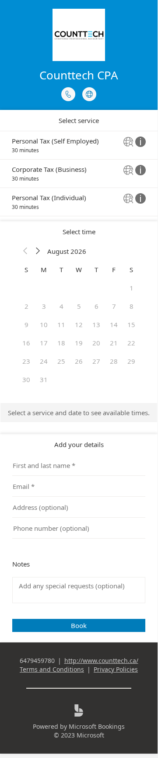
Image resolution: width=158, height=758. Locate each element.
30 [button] (26, 379)
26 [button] (79, 361)
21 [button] (114, 342)
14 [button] (114, 324)
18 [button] (61, 342)
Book (79, 625)
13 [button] (96, 324)
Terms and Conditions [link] (52, 669)
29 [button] (131, 361)
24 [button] (44, 361)
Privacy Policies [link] (116, 669)
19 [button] (79, 342)
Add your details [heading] (79, 444)
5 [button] (79, 306)
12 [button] (79, 324)
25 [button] (61, 361)
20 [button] (96, 342)
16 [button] (26, 342)
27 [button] (96, 361)
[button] (25, 251)
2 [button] (26, 306)
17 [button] (44, 342)
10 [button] (44, 324)
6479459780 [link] (37, 660)
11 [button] (61, 324)
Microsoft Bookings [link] (97, 726)
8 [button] (131, 306)
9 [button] (26, 324)
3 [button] (44, 306)
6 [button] (96, 306)
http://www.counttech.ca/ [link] (101, 660)
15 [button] (131, 324)
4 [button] (61, 306)
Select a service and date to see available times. (79, 412)
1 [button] (131, 287)
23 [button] (26, 361)
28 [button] (114, 361)
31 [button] (44, 379)
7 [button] (114, 306)
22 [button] (131, 342)
